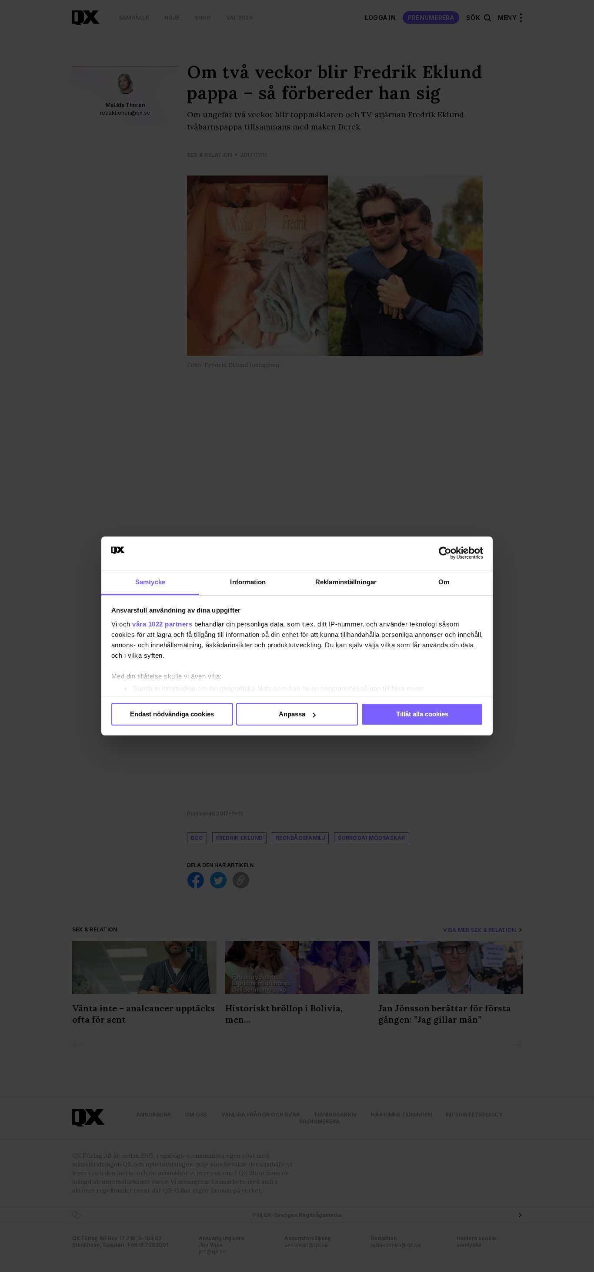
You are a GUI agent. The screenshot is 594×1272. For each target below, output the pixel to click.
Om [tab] (443, 582)
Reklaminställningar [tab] (346, 582)
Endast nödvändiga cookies (172, 714)
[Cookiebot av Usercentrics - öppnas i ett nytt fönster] (445, 553)
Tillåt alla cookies (422, 714)
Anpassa (292, 714)
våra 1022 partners (162, 624)
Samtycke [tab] (150, 582)
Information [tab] (248, 582)
